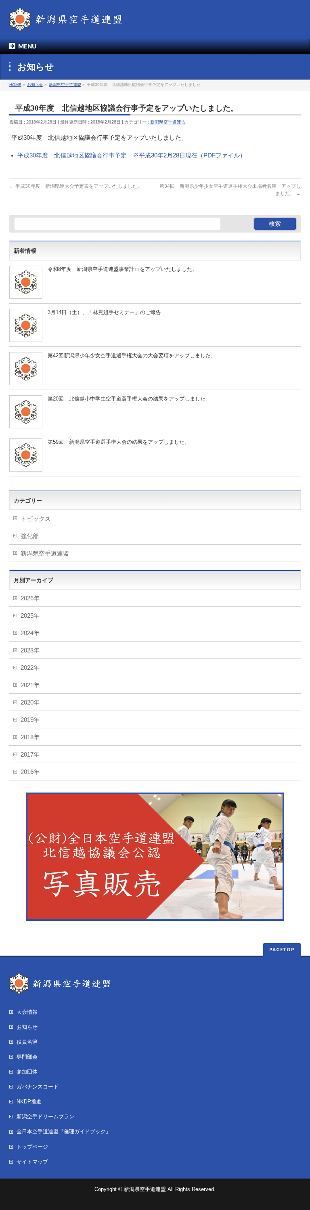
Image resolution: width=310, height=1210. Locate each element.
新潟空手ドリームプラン (45, 1117)
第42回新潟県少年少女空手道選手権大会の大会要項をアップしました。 (132, 355)
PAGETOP (282, 949)
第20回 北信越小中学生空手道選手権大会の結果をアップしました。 (129, 399)
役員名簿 (27, 1042)
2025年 (30, 615)
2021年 (30, 685)
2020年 (30, 702)
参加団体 (27, 1072)
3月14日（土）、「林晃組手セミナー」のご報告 (104, 312)
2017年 (30, 754)
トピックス (36, 519)
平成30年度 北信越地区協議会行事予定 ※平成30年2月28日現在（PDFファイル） (131, 155)
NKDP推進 (29, 1102)
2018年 (30, 737)
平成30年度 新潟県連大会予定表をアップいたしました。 (75, 186)
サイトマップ (32, 1162)
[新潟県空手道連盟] (65, 22)
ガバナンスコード (38, 1087)
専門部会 (27, 1057)
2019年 (30, 720)
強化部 (30, 536)
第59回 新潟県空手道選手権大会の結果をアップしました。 (119, 442)
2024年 (30, 633)
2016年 (30, 772)
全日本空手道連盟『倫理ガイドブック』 (64, 1131)
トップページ (32, 1147)
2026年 (30, 598)
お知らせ (27, 1027)
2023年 (30, 650)
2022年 (30, 668)
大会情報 (27, 1012)
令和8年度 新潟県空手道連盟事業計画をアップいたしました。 (122, 269)
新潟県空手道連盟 (168, 122)
